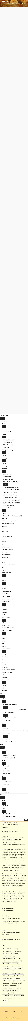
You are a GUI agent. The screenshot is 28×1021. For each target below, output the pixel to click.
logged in (10, 918)
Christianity (4, 518)
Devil (3, 534)
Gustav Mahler (6, 771)
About (22, 1011)
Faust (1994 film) (7, 813)
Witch (3, 688)
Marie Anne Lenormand (7, 599)
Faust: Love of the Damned (9, 816)
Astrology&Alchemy (8, 951)
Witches (5, 1000)
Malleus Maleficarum (7, 596)
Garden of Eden (5, 557)
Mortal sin (4, 609)
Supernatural (5, 664)
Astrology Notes (7, 447)
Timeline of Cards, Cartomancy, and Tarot (13, 516)
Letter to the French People (10, 492)
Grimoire (4, 559)
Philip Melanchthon (16, 983)
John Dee (4, 580)
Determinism (17, 958)
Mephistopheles (5, 601)
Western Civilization (8, 998)
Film (1, 794)
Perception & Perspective (8, 628)
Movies (3, 808)
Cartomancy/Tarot (6, 507)
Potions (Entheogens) (7, 630)
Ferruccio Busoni (7, 773)
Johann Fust (6, 968)
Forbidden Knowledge (7, 546)
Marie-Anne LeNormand (9, 975)
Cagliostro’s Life (7, 476)
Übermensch (5, 677)
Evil (2, 539)
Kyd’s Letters (8, 720)
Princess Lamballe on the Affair (12, 489)
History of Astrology (8, 439)
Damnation (4, 526)
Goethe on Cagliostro (8, 505)
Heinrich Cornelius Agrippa (8, 565)
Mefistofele (6, 784)
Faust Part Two (8, 739)
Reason (3, 641)
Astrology (4, 434)
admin (15, 822)
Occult (3, 614)
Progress (4, 638)
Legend (13, 973)
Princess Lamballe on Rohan (11, 487)
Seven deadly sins (6, 648)
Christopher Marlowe (8, 712)
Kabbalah (4, 588)
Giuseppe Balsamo (7, 474)
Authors (4, 699)
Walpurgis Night (6, 680)
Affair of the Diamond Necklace (10, 481)
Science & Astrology (8, 444)
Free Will (18, 961)
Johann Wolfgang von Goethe (10, 704)
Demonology (5, 531)
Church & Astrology (8, 442)
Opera (3, 776)
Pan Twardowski (6, 625)
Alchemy (4, 423)
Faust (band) (6, 792)
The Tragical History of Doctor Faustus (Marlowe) (15, 731)
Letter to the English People (10, 495)
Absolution (4, 421)
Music (1, 744)
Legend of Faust (4, 415)
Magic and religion (6, 593)
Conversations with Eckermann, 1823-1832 (15, 709)
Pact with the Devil (6, 617)
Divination (11, 961)
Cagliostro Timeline (8, 479)
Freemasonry (5, 552)
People (3, 760)
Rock (3, 786)
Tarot (4, 513)
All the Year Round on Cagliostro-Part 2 (12, 502)
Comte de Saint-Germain (8, 523)
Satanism (4, 646)
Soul (3, 662)
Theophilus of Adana (7, 672)
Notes (4, 429)
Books (1, 693)
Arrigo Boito (6, 765)
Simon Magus (5, 656)
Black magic (5, 458)
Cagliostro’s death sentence (10, 497)
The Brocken (5, 667)
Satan (3, 643)
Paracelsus (6, 983)
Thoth (21, 993)
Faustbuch (5, 728)
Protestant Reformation (9, 988)
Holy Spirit (4, 570)
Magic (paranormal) (6, 591)
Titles (3, 723)
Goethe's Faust (7, 963)
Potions (5, 985)
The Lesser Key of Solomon (8, 669)
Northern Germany (8, 980)
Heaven (3, 562)
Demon (3, 528)
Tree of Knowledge (8, 995)
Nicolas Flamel (18, 978)
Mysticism (4, 612)
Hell (2, 567)
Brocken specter (6, 466)
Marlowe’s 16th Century (10, 717)
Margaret (20, 973)
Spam (14, 1011)
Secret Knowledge (13, 990)
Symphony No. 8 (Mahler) (9, 755)
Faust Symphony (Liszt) (9, 757)
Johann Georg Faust (6, 572)
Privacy (6, 1011)
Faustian (4, 541)
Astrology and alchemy (7, 450)
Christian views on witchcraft (9, 521)
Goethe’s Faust (6, 733)
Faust (5, 2)
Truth (3, 675)
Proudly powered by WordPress (12, 1017)
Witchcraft (4, 690)
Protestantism (14, 985)
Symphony (4, 749)
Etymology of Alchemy (8, 431)
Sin (2, 659)
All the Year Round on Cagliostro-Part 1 (12, 500)
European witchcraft (7, 536)
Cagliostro (4, 468)
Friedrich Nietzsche (6, 554)
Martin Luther (20, 975)
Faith (3, 544)
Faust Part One (8, 741)
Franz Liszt (5, 768)
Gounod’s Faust (7, 781)
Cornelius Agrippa (7, 958)
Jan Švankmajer (7, 805)
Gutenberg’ (6, 966)
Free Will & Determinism (8, 549)
